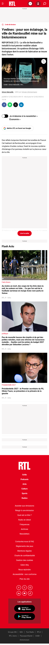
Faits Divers (6, 282)
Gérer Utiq (24, 565)
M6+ (21, 632)
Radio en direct (24, 520)
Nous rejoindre (24, 569)
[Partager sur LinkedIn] (21, 104)
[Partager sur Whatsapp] (9, 104)
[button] (30, 3)
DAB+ (37, 636)
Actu (25, 484)
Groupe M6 (12, 632)
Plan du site (24, 579)
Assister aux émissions (24, 506)
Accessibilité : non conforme (24, 574)
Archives (24, 529)
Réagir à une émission (24, 510)
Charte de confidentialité (24, 555)
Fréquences (24, 524)
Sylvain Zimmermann (29, 92)
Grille (24, 475)
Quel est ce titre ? (24, 515)
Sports (24, 493)
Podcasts (24, 479)
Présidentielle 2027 (9, 385)
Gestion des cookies (24, 560)
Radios (24, 498)
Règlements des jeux (24, 546)
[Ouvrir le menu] (2, 3)
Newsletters (24, 534)
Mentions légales (24, 551)
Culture (24, 489)
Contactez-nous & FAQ (24, 541)
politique (5, 333)
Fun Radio (30, 632)
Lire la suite (24, 233)
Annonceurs (24, 640)
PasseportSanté (26, 636)
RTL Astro (13, 636)
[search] (44, 3)
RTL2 (39, 632)
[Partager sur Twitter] (15, 104)
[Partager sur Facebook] (4, 104)
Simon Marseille (8, 92)
